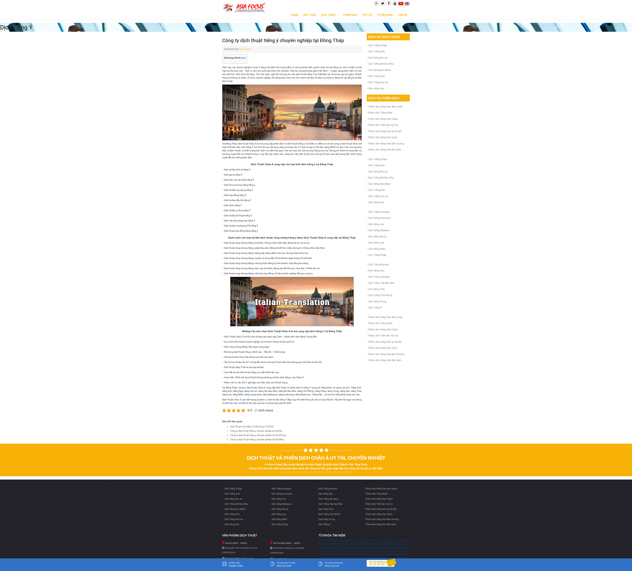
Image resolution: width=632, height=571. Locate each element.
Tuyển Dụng (385, 14)
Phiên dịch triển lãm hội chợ (383, 554)
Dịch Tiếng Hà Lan (378, 82)
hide (243, 58)
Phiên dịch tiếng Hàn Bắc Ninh (384, 149)
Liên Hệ (402, 14)
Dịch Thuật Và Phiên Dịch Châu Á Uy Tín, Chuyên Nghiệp (316, 458)
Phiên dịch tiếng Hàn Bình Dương (386, 143)
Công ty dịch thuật (247, 387)
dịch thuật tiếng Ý (305, 74)
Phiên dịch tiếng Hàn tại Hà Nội (352, 554)
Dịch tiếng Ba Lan (377, 57)
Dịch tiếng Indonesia (379, 217)
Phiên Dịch (350, 14)
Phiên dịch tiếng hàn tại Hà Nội (385, 131)
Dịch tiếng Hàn (376, 88)
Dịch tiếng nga (376, 242)
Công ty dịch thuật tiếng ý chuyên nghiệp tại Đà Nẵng (257, 439)
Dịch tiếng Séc (376, 270)
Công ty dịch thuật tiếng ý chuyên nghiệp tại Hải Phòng (258, 435)
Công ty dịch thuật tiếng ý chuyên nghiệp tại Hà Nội (256, 431)
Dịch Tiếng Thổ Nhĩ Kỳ (380, 295)
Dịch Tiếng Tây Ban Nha (381, 282)
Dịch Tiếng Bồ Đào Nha (381, 63)
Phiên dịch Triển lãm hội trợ (383, 125)
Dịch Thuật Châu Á (231, 399)
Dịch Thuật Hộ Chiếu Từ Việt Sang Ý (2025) (252, 426)
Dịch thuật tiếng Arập (329, 540)
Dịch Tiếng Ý (245, 49)
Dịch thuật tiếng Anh (351, 540)
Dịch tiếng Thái (376, 289)
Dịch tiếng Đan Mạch (379, 70)
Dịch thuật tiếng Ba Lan (375, 540)
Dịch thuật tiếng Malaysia (337, 550)
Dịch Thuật (328, 14)
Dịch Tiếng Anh (376, 51)
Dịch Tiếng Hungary (379, 211)
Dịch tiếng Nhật (376, 248)
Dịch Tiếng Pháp (377, 254)
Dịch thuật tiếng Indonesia (376, 547)
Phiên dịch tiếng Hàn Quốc (382, 137)
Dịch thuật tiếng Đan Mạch (342, 544)
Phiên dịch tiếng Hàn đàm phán (385, 106)
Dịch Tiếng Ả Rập (377, 45)
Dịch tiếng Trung (377, 301)
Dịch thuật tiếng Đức (367, 544)
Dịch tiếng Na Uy (377, 236)
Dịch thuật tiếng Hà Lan (392, 544)
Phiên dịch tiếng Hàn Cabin (383, 118)
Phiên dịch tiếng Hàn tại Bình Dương (360, 557)
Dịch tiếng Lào (376, 224)
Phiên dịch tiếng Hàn (385, 550)
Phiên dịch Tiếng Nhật (380, 112)
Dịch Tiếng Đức (376, 76)
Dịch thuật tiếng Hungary (348, 547)
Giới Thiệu (309, 14)
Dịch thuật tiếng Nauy (362, 550)
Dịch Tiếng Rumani (378, 264)
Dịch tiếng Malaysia (378, 230)
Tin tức (367, 14)
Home (294, 14)
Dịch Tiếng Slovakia (379, 276)
